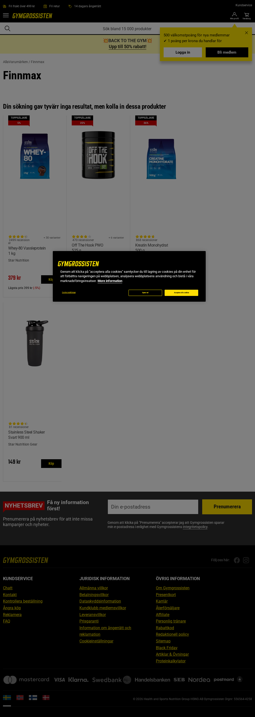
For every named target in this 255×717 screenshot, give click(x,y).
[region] (129, 276)
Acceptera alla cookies (181, 293)
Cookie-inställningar (69, 292)
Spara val (145, 293)
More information (110, 281)
